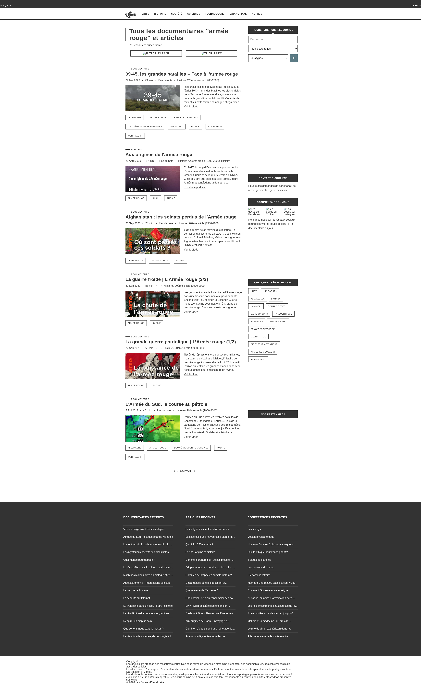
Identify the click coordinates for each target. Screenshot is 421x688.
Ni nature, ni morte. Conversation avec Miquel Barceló (270, 598)
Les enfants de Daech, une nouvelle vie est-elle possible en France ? (146, 545)
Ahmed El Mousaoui (263, 352)
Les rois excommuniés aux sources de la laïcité (271, 606)
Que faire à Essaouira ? (199, 544)
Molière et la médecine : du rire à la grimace (268, 621)
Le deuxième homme (135, 590)
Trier (217, 53)
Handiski (256, 306)
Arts (145, 13)
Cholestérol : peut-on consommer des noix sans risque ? (210, 598)
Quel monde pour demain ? (139, 559)
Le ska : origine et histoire (200, 552)
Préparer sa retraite (259, 575)
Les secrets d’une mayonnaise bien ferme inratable (210, 537)
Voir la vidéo (191, 106)
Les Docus (142, 682)
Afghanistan (135, 261)
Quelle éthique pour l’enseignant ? (268, 552)
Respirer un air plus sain (137, 621)
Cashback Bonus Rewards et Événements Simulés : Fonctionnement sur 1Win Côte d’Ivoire (210, 614)
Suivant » (187, 471)
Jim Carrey (270, 291)
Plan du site (157, 682)
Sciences (193, 13)
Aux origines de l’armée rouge (158, 154)
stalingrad (215, 127)
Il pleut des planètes (259, 559)
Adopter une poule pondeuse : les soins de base (210, 568)
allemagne (134, 117)
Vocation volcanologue (261, 536)
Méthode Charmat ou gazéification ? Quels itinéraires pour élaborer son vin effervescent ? (272, 583)
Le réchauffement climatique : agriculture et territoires (148, 568)
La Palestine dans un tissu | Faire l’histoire (148, 605)
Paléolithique (283, 314)
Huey (254, 291)
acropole (257, 321)
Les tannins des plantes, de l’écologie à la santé (147, 637)
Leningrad (176, 127)
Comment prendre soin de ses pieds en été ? (210, 560)
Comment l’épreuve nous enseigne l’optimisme (268, 591)
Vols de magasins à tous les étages (143, 529)
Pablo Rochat (278, 321)
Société (176, 13)
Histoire (160, 13)
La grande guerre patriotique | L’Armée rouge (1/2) (180, 341)
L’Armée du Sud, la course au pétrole (166, 404)
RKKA (155, 198)
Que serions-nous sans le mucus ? (143, 628)
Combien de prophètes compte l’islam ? (209, 575)
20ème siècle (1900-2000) (203, 80)
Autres (257, 13)
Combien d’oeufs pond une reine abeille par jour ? (209, 629)
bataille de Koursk (186, 117)
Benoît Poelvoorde (263, 329)
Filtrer (163, 53)
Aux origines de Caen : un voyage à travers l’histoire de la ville (206, 621)
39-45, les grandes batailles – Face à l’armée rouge (181, 74)
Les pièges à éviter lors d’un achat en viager (207, 529)
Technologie (214, 13)
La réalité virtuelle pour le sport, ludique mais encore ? (146, 614)
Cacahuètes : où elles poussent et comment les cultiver (205, 583)
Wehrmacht (135, 136)
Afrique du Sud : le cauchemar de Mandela (148, 536)
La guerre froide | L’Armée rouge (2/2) (166, 279)
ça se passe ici (278, 190)
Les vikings (254, 529)
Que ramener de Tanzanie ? (202, 590)
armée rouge (157, 117)
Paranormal (238, 13)
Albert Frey (258, 359)
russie (195, 127)
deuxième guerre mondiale (145, 127)
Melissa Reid (258, 337)
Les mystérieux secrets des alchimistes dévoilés (146, 552)
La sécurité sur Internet (136, 598)
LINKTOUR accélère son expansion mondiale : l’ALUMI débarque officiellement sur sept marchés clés (206, 606)
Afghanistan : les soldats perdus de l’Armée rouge (180, 216)
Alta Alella (258, 299)
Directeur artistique (264, 344)
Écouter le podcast (195, 187)
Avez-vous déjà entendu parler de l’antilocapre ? (205, 637)
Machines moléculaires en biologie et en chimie (146, 575)
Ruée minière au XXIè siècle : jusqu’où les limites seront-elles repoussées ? (272, 614)
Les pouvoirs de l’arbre (261, 567)
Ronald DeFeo (276, 306)
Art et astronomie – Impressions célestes (146, 582)
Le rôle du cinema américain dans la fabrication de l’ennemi (269, 629)
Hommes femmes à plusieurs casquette (271, 544)
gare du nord (259, 314)
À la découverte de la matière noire (268, 636)
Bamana (276, 299)
